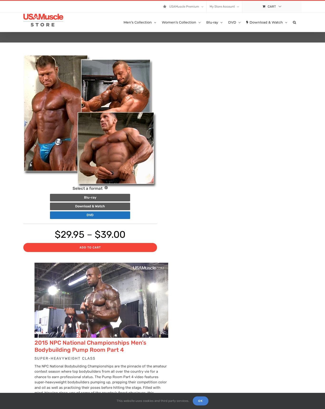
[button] (294, 22)
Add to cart (90, 247)
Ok (200, 401)
